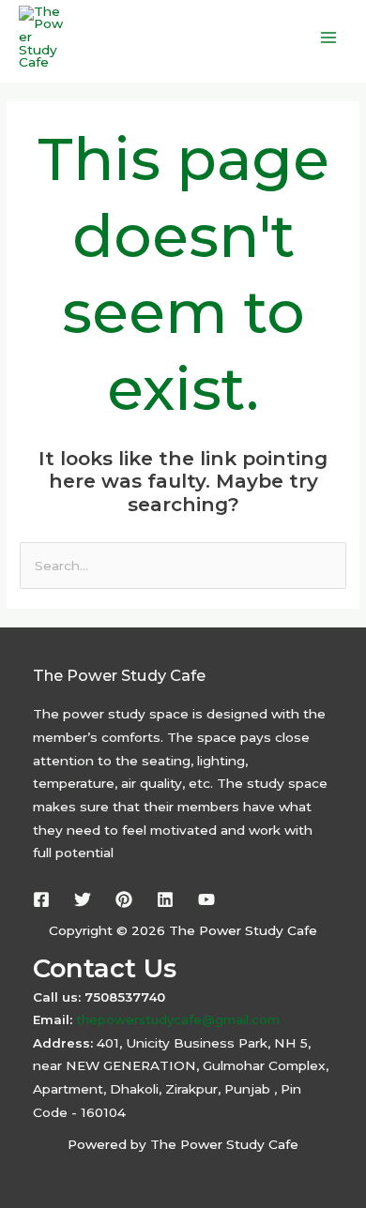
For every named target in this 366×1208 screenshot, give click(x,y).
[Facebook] (41, 899)
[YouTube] (206, 899)
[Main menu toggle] (329, 38)
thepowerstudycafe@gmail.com (176, 1019)
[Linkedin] (165, 899)
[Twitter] (82, 899)
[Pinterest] (123, 899)
